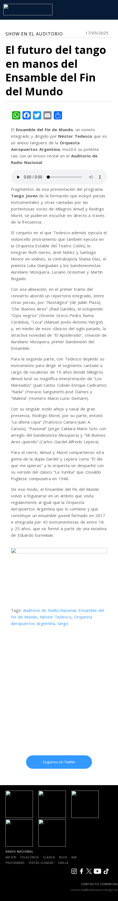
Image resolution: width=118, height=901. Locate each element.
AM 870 (10, 857)
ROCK (63, 857)
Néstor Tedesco (56, 617)
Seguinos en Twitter (59, 761)
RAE (74, 857)
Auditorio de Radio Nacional (49, 610)
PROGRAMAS (14, 863)
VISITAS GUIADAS (41, 863)
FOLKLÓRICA (29, 857)
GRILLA (63, 863)
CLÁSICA (49, 857)
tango (62, 623)
